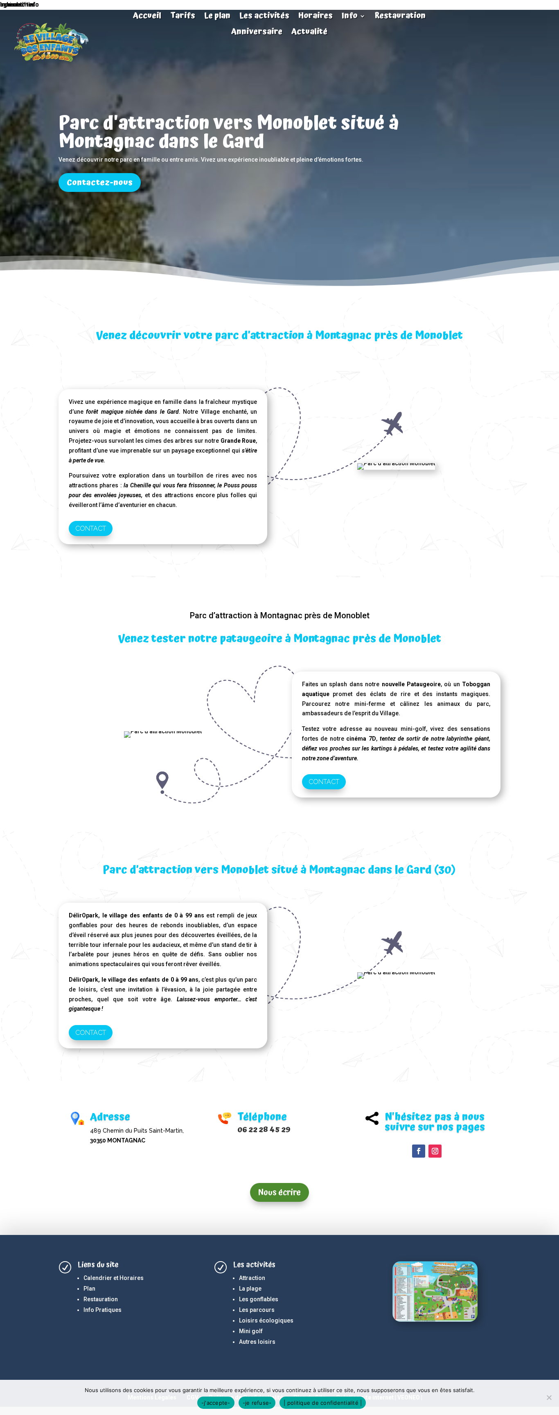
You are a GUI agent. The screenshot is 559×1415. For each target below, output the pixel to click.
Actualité (309, 32)
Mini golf (251, 1331)
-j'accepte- (215, 1402)
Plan (89, 1288)
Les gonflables (258, 1299)
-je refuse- (257, 1402)
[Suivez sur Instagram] (435, 1151)
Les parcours (257, 1310)
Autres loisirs (257, 1341)
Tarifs (182, 16)
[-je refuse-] (549, 1397)
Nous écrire (279, 1192)
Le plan (217, 16)
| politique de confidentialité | (323, 1402)
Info (349, 16)
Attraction (252, 1278)
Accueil (147, 16)
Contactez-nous (100, 182)
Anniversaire (256, 32)
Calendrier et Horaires (113, 1278)
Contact (90, 528)
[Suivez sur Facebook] (418, 1151)
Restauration (400, 16)
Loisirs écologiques (266, 1320)
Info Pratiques (102, 1310)
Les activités (264, 16)
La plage (250, 1288)
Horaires (315, 16)
